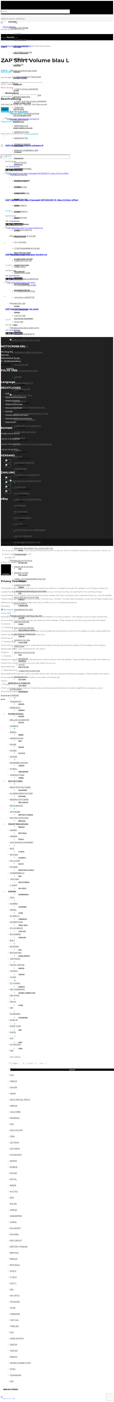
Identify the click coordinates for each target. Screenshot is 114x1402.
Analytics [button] (5, 652)
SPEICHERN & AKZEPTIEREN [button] (14, 692)
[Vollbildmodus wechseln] (4, 695)
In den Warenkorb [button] (14, 170)
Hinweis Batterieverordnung (18, 418)
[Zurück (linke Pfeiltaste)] (2, 699)
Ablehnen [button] (10, 558)
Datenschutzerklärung (15, 397)
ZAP (29, 46)
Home (3, 46)
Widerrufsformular (14, 404)
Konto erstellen (31, 134)
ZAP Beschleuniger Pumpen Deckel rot (26, 254)
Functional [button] (6, 624)
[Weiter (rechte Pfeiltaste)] (4, 699)
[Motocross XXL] (8, 1399)
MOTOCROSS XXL (13, 46)
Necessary (8, 610)
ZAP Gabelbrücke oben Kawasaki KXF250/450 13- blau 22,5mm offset (41, 200)
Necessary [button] (5, 606)
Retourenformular (13, 408)
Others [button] (4, 681)
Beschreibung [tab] (12, 93)
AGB (7, 393)
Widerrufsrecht (12, 401)
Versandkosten (21, 77)
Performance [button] (7, 638)
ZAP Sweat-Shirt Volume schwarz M (24, 145)
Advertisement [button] (7, 667)
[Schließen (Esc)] (8, 695)
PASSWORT (6, 97)
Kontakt (9, 411)
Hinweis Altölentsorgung (16, 415)
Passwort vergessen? (10, 121)
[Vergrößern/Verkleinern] (2, 695)
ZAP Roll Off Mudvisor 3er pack (22, 309)
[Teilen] (6, 695)
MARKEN (24, 46)
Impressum (10, 422)
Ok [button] (5, 558)
